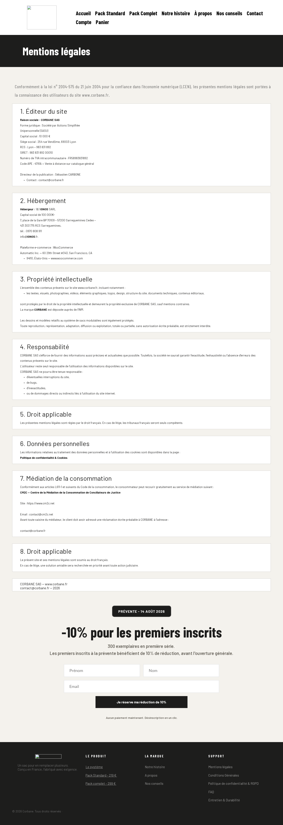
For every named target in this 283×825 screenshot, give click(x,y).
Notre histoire (155, 767)
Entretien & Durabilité (224, 800)
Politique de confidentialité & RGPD (233, 783)
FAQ (211, 792)
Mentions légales (220, 767)
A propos (151, 775)
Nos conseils (154, 783)
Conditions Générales (223, 775)
